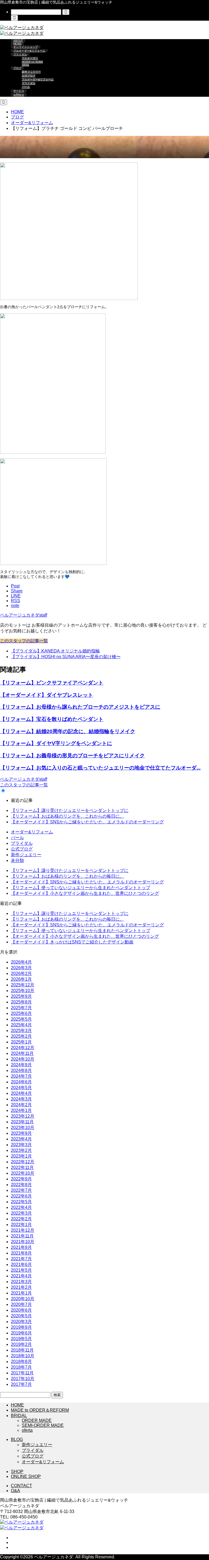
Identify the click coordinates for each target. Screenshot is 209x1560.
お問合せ (18, 94)
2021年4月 (21, 1276)
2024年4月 (21, 1093)
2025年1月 (21, 1042)
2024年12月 (22, 1047)
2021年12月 (22, 1230)
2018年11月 (22, 1350)
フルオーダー (30, 58)
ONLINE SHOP (26, 1476)
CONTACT (21, 1485)
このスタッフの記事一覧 (24, 641)
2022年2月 (21, 1219)
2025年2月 (21, 1036)
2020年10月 (22, 1298)
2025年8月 (21, 1002)
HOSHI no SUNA (32, 61)
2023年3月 (21, 1144)
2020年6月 (21, 1310)
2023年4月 (21, 1139)
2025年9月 (21, 996)
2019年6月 (21, 1333)
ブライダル (20, 54)
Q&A (15, 1490)
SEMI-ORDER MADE (43, 1425)
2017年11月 (22, 1373)
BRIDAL (19, 1415)
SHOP (17, 1471)
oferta (25, 64)
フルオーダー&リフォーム (29, 50)
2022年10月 (22, 1173)
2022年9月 (21, 1179)
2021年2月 (21, 1287)
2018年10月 (22, 1355)
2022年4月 (21, 1207)
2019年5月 (21, 1338)
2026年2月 (21, 973)
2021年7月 (21, 1258)
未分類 (17, 860)
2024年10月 (22, 1059)
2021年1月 (21, 1293)
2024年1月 (21, 1110)
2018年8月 (21, 1361)
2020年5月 (21, 1316)
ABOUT (18, 40)
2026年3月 (21, 967)
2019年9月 (21, 1327)
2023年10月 (22, 1127)
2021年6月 (21, 1264)
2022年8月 (21, 1184)
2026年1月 (21, 979)
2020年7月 (21, 1304)
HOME (17, 1405)
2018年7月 (21, 1367)
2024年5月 (21, 1087)
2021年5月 (21, 1270)
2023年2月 (21, 1150)
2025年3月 (21, 1030)
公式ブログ (28, 75)
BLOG (17, 1439)
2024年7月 (21, 1076)
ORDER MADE (37, 1420)
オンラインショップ (25, 46)
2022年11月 (22, 1167)
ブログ (17, 68)
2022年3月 (21, 1213)
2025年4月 (21, 1025)
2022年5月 (21, 1201)
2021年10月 (22, 1241)
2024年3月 (21, 1099)
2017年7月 (21, 1384)
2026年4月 (21, 962)
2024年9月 (21, 1064)
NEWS (17, 43)
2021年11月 (22, 1236)
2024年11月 (22, 1053)
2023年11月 (22, 1122)
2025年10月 (22, 990)
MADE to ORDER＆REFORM (40, 1410)
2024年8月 (21, 1070)
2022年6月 (21, 1196)
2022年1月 (21, 1224)
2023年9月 (21, 1133)
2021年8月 (21, 1253)
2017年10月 (22, 1378)
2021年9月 (21, 1247)
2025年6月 (21, 1013)
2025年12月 (22, 985)
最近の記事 (22, 800)
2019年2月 (21, 1344)
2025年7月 (21, 1007)
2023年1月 (21, 1156)
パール (26, 87)
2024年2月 (21, 1104)
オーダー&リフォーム (32, 155)
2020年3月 (21, 1321)
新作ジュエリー (31, 71)
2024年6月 (21, 1082)
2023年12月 (22, 1116)
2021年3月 (21, 1281)
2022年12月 (22, 1161)
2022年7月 (21, 1190)
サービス (18, 90)
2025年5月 (21, 1019)
